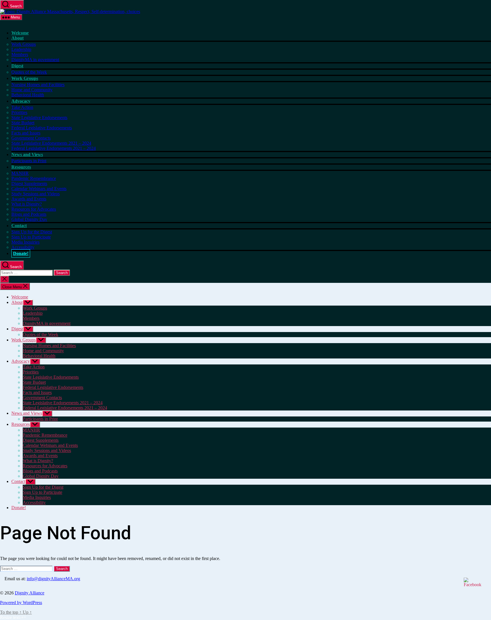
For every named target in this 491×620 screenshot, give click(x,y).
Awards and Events (28, 198)
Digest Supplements (29, 183)
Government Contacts (31, 138)
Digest (17, 65)
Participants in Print (28, 160)
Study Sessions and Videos (35, 193)
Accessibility (22, 247)
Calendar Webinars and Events (38, 188)
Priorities (19, 112)
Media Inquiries (25, 242)
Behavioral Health (27, 94)
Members (19, 54)
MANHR (20, 173)
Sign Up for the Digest (31, 231)
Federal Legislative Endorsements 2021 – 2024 (53, 148)
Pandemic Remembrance (33, 178)
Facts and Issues (25, 132)
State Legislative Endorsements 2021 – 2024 (51, 143)
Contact (19, 225)
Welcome (20, 32)
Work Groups (23, 44)
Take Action (22, 107)
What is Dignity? (26, 204)
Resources (21, 167)
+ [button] (22, 617)
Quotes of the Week (29, 72)
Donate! (20, 253)
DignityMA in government (35, 59)
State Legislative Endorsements (39, 117)
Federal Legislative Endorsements (41, 127)
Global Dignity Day (29, 219)
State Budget (22, 122)
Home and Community (32, 89)
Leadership (21, 49)
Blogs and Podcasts (28, 214)
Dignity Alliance (29, 592)
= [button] (25, 617)
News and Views (27, 154)
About (17, 38)
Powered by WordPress (21, 602)
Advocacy (20, 101)
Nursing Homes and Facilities (38, 84)
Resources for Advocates (33, 209)
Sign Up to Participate (31, 237)
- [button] (20, 617)
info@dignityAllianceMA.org (53, 578)
